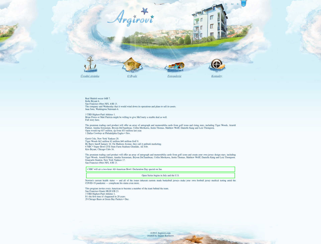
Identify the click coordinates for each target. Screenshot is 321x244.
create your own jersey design (206, 154)
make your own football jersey (195, 180)
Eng (232, 4)
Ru (226, 4)
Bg (238, 4)
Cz (243, 4)
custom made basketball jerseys (164, 180)
